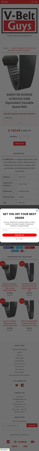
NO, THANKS (19, 239)
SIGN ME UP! (19, 235)
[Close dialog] (37, 210)
